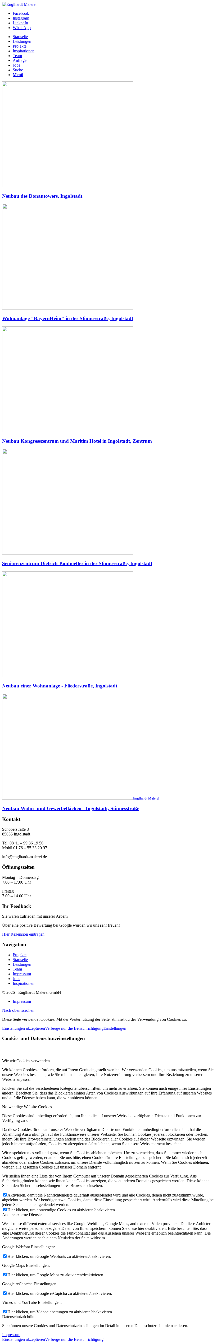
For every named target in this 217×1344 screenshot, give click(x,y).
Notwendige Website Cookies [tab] (27, 1107)
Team (17, 969)
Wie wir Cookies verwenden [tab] (26, 1061)
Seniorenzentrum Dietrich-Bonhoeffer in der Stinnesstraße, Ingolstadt (77, 563)
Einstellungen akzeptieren (23, 1028)
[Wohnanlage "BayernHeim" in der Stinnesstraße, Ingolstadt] (67, 308)
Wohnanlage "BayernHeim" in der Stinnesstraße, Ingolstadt (67, 318)
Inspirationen (23, 983)
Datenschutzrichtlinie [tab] (19, 1316)
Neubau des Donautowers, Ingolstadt (42, 196)
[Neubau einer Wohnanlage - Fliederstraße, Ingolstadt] (67, 675)
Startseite (20, 959)
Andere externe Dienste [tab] (22, 1214)
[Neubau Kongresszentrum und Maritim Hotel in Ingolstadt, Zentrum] (67, 430)
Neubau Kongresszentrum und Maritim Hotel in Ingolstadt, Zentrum (77, 441)
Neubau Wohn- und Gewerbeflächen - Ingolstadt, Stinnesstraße (70, 808)
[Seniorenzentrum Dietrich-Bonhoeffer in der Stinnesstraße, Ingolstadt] (67, 553)
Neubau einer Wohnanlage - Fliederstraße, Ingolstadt (59, 686)
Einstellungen (114, 1028)
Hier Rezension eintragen (23, 934)
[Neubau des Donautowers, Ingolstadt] (67, 185)
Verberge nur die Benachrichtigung (74, 1028)
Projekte (19, 955)
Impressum (22, 974)
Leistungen (22, 964)
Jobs (16, 978)
